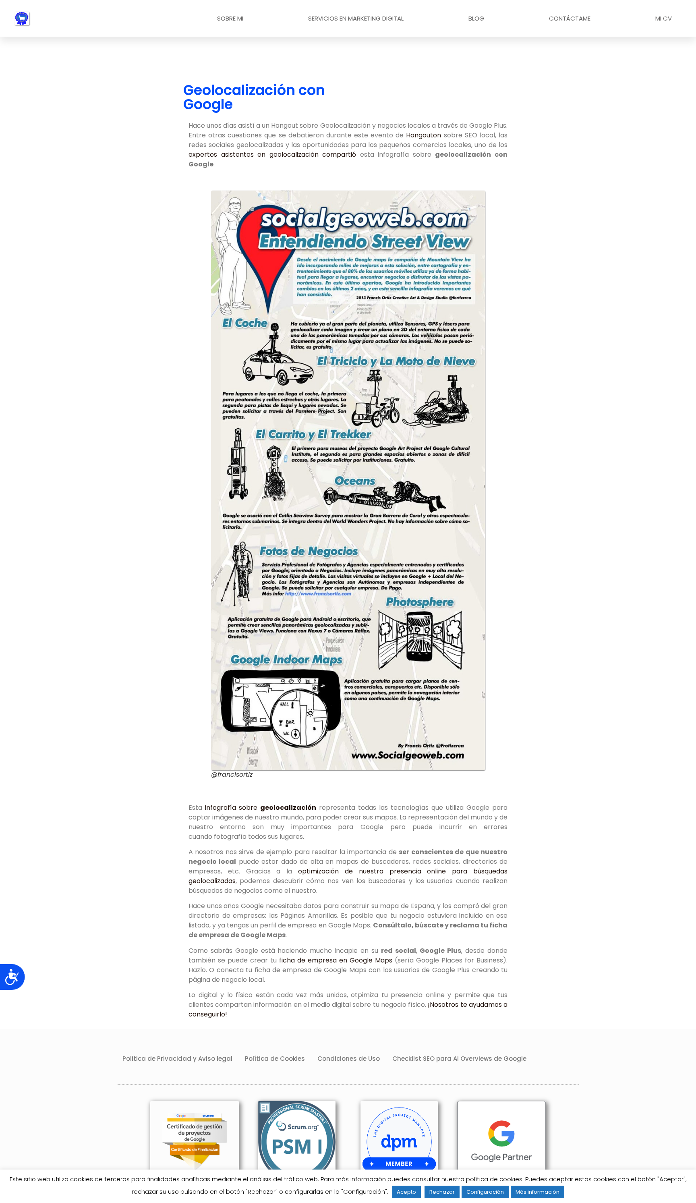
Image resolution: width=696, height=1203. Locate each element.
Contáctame (569, 18)
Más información (537, 1192)
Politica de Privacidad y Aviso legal (177, 1058)
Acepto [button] (406, 1192)
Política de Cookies (275, 1058)
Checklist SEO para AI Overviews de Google (459, 1058)
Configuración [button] (485, 1192)
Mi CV (663, 18)
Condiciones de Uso (348, 1058)
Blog (476, 18)
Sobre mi (230, 18)
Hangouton (423, 135)
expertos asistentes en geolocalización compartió (272, 154)
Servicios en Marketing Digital (356, 18)
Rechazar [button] (442, 1192)
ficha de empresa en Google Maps (335, 960)
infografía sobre (260, 807)
